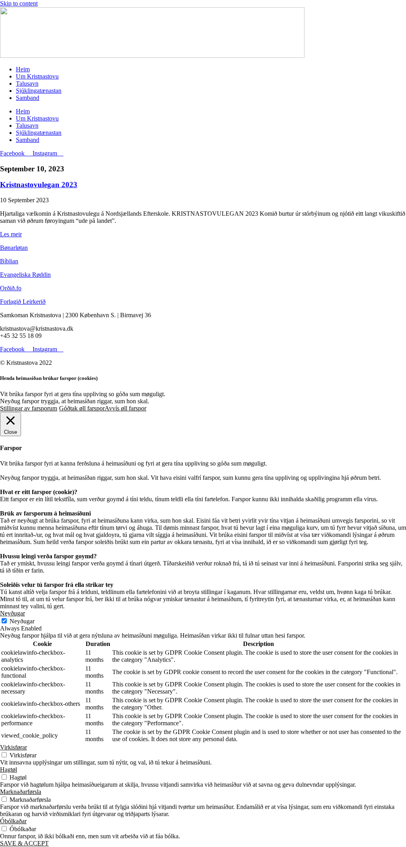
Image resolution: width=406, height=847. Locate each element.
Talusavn (27, 83)
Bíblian (9, 261)
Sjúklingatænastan (38, 90)
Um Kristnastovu (37, 76)
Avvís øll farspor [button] (125, 408)
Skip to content (19, 3)
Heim (23, 69)
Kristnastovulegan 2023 (38, 184)
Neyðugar (22, 621)
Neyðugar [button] (12, 613)
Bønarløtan (14, 247)
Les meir (11, 234)
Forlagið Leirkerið (23, 301)
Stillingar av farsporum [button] (28, 408)
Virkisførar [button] (13, 747)
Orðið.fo (10, 288)
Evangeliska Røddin (25, 274)
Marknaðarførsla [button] (20, 791)
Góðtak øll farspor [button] (82, 408)
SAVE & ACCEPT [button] (24, 843)
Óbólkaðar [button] (13, 821)
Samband (27, 97)
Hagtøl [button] (8, 769)
